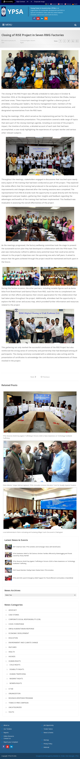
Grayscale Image (39, 1)
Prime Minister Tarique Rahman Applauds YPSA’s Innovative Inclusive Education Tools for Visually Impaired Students (39, 485)
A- (31, 1)
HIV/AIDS (12, 656)
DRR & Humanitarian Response (21, 629)
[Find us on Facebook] (34, 18)
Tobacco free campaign (18, 703)
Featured (12, 647)
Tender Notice (48, 729)
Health (12, 652)
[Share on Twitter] (68, 41)
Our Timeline (8, 729)
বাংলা (48, 4)
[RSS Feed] (46, 18)
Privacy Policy (48, 744)
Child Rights (15, 665)
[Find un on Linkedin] (42, 18)
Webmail (46, 747)
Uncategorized (15, 707)
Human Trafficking (18, 674)
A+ (27, 1)
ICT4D (11, 689)
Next (33, 377)
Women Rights (16, 683)
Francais (68, 4)
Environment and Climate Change (23, 642)
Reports (6, 732)
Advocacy (13, 610)
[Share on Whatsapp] (64, 41)
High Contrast (20, 1)
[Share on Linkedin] (72, 41)
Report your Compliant (11, 742)
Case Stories (14, 615)
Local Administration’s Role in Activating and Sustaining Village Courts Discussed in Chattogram (33, 532)
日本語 (61, 4)
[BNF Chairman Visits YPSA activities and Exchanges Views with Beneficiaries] (33, 549)
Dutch (75, 4)
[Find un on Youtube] (38, 18)
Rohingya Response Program (21, 698)
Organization (14, 693)
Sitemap (46, 740)
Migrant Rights (16, 679)
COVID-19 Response (16, 624)
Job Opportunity (49, 725)
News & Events (48, 732)
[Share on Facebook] (60, 41)
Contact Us (7, 738)
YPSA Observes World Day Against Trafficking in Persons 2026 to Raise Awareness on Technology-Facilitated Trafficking (37, 437)
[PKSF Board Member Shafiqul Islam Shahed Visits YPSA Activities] (29, 572)
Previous (45, 377)
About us (6, 725)
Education (13, 638)
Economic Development (19, 633)
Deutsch (54, 4)
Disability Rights (17, 669)
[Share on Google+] (77, 41)
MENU (8, 24)
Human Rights (26, 40)
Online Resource (9, 736)
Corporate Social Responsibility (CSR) (24, 619)
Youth (11, 712)
